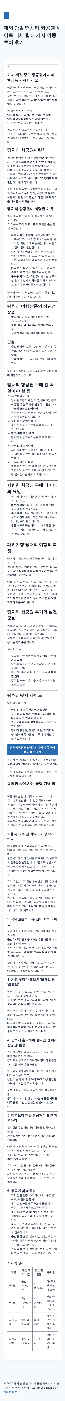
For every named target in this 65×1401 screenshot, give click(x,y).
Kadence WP (11, 1391)
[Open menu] (6, 15)
